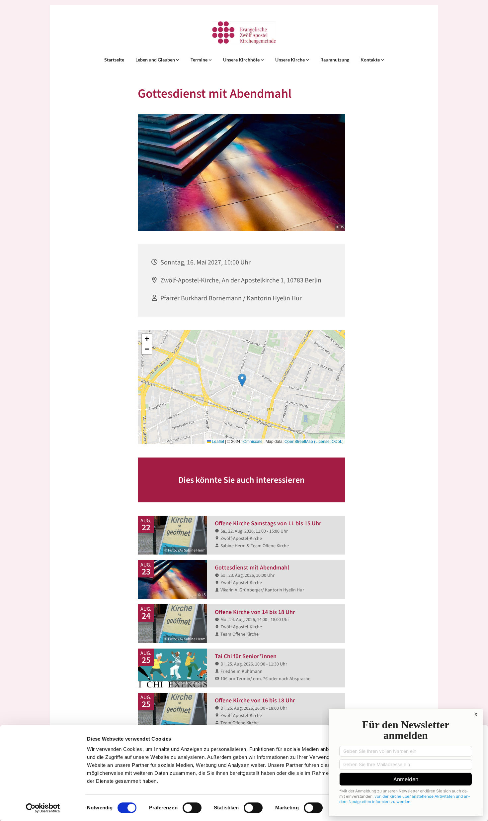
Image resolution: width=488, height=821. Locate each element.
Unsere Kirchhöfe (242, 59)
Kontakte (371, 59)
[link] (157, 59)
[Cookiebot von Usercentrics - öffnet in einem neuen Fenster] (43, 808)
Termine (199, 59)
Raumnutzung (334, 59)
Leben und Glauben (155, 59)
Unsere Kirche (290, 59)
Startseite (114, 59)
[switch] (192, 807)
